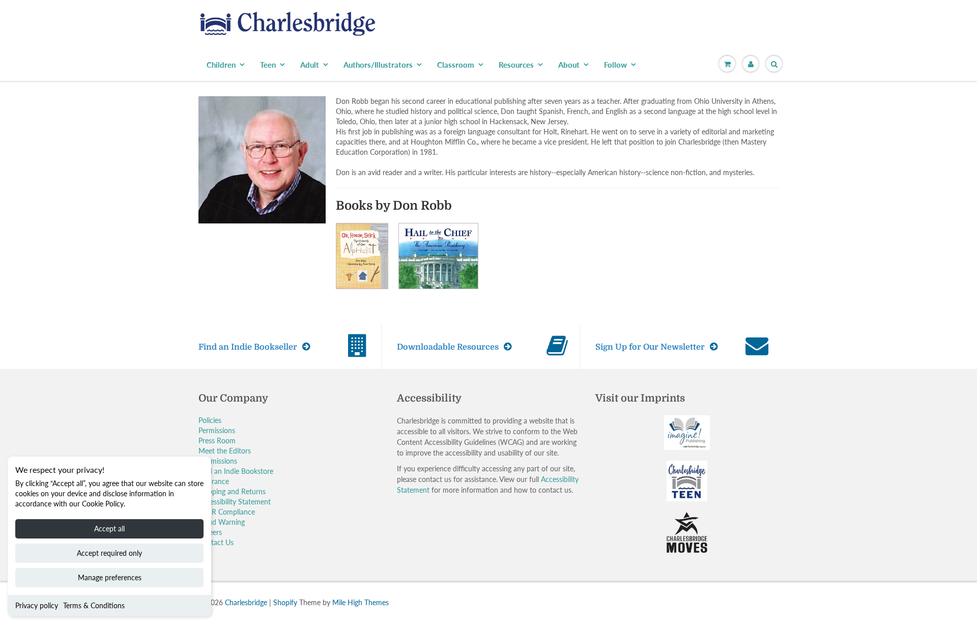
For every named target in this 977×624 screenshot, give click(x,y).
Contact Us (216, 542)
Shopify (285, 602)
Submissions (217, 461)
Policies (209, 420)
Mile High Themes (360, 602)
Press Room (217, 440)
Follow (615, 64)
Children (221, 64)
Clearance (213, 481)
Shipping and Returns (232, 491)
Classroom (455, 64)
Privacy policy (36, 605)
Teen (268, 64)
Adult (309, 64)
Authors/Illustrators (378, 64)
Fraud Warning (221, 522)
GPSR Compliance (226, 511)
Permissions (216, 430)
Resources (516, 64)
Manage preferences (109, 577)
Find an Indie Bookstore (235, 471)
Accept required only (109, 553)
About (569, 64)
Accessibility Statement (234, 501)
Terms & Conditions (94, 605)
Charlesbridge (246, 602)
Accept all (109, 528)
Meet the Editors (224, 450)
